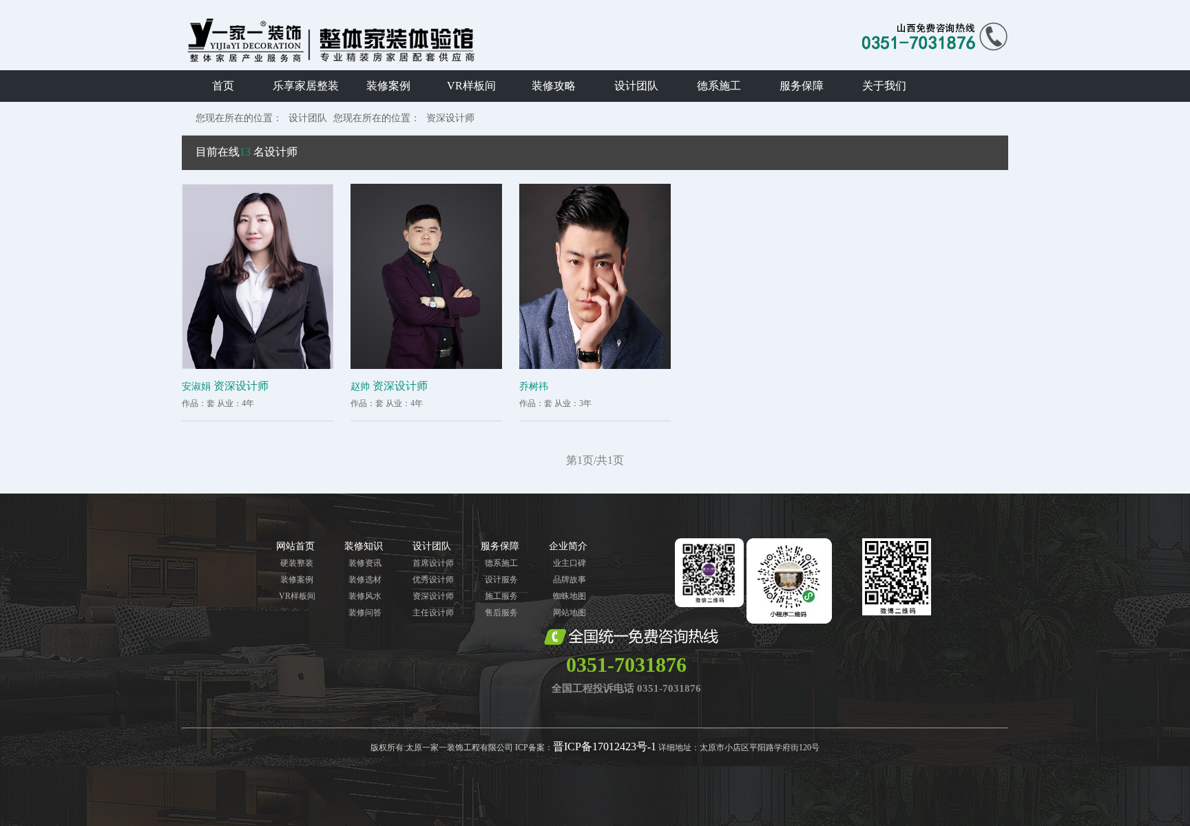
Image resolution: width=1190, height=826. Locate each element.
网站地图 (569, 612)
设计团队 (636, 86)
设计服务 (501, 579)
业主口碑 (569, 563)
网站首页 (295, 546)
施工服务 (501, 596)
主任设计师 (433, 612)
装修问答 (365, 612)
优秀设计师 (433, 579)
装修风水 (365, 596)
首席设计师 (433, 563)
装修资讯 (365, 563)
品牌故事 (569, 579)
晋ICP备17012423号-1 (604, 746)
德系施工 (719, 86)
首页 (223, 86)
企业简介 (568, 546)
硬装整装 (296, 563)
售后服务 (501, 612)
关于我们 (884, 86)
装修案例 (388, 86)
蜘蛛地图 (569, 596)
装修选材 (365, 579)
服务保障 (802, 86)
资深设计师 (450, 118)
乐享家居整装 (306, 86)
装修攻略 (554, 86)
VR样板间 (471, 86)
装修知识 (363, 546)
